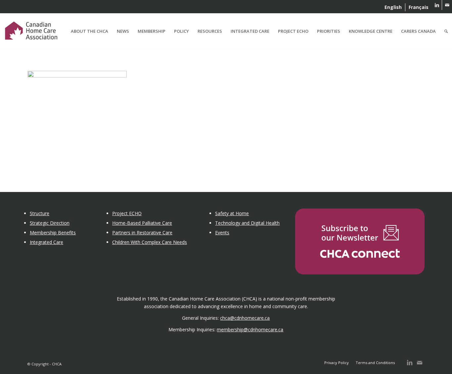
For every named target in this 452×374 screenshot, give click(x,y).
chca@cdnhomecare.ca (245, 318)
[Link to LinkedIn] (437, 5)
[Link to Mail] (447, 5)
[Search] (446, 31)
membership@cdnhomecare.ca (250, 329)
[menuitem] (393, 7)
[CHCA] (31, 29)
